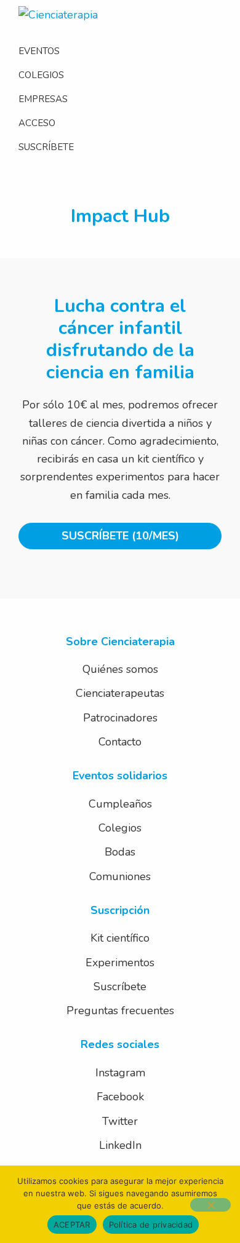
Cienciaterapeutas (120, 693)
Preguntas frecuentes (120, 1010)
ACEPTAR (72, 1224)
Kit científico (120, 938)
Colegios (120, 827)
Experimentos (120, 962)
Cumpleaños (120, 803)
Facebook (120, 1096)
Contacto (120, 741)
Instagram (120, 1072)
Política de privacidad (151, 1224)
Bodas (120, 851)
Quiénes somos (120, 669)
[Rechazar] (210, 1205)
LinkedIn (120, 1145)
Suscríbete (120, 986)
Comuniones (120, 876)
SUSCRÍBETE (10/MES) (120, 535)
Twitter (120, 1121)
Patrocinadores (120, 717)
